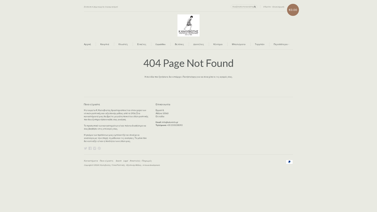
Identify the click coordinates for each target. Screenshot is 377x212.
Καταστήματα (91, 161)
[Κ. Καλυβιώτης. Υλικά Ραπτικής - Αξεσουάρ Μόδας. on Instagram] (94, 148)
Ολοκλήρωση (278, 7)
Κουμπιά (104, 44)
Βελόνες (179, 44)
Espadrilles (161, 44)
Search (118, 161)
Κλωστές (123, 44)
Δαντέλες (198, 44)
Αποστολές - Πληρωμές (141, 161)
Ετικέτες (141, 44)
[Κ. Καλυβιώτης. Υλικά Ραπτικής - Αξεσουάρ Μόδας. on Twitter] (85, 148)
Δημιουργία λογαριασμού (106, 7)
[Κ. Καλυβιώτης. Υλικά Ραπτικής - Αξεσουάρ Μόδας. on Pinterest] (99, 148)
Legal (125, 161)
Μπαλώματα (238, 44)
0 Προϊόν (267, 7)
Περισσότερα (281, 44)
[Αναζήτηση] (255, 7)
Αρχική (87, 44)
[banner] (188, 25)
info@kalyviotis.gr (170, 122)
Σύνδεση (88, 7)
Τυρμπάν (259, 44)
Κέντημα (218, 44)
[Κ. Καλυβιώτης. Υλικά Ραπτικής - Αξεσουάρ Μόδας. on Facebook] (90, 148)
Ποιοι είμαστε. (107, 161)
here (194, 77)
